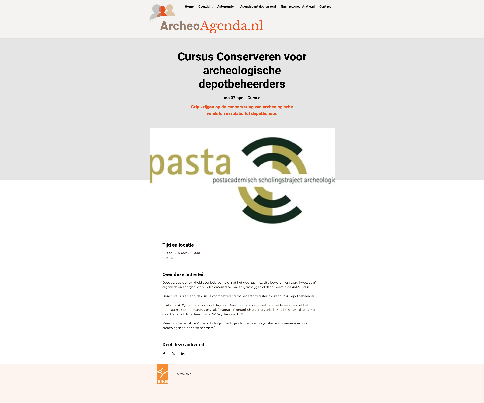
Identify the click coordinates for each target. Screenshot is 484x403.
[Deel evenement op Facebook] (164, 353)
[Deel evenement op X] (173, 353)
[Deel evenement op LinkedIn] (183, 353)
